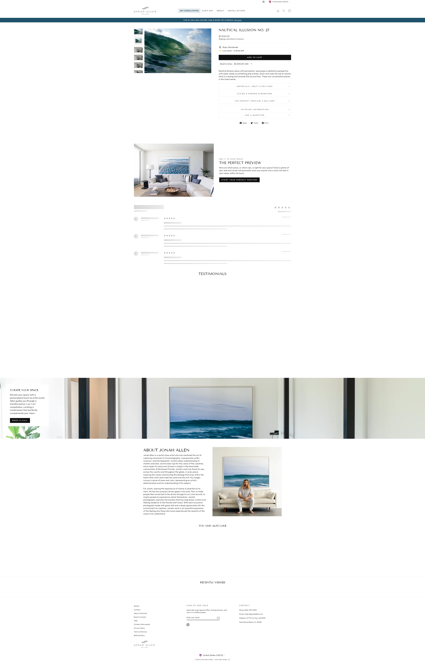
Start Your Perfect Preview (239, 180)
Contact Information (142, 624)
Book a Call (20, 420)
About (221, 11)
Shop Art (207, 11)
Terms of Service (140, 632)
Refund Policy (139, 635)
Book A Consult (140, 617)
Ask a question (255, 115)
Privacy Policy (139, 628)
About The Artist (140, 613)
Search (136, 606)
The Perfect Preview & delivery (255, 101)
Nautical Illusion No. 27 (152, 560)
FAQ (135, 621)
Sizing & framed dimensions (254, 94)
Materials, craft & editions (255, 86)
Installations (236, 11)
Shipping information (255, 109)
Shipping (222, 39)
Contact (137, 610)
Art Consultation (189, 11)
